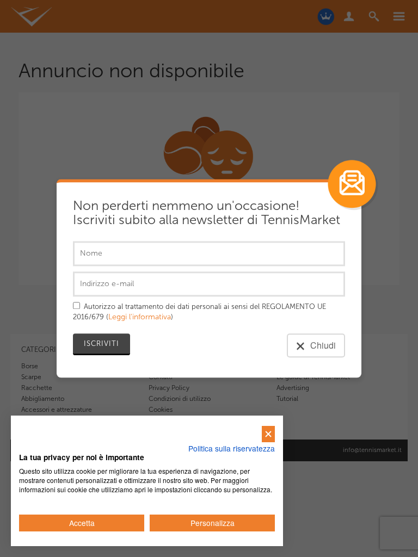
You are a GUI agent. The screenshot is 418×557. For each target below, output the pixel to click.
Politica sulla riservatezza (231, 448)
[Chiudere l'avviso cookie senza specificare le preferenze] (268, 434)
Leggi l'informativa (139, 317)
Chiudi (322, 345)
